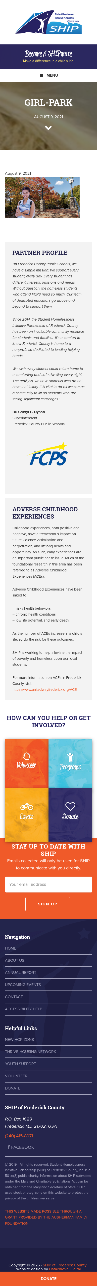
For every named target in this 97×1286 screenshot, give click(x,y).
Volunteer (26, 764)
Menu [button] (52, 75)
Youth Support (20, 1063)
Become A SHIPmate (48, 53)
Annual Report (20, 972)
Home (10, 948)
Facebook (22, 1147)
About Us (14, 960)
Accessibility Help (23, 1009)
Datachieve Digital (65, 1269)
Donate (70, 816)
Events (26, 816)
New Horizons (19, 1039)
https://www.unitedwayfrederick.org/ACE (44, 689)
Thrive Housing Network (30, 1051)
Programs (70, 766)
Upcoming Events (23, 984)
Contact (14, 996)
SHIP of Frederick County (48, 25)
